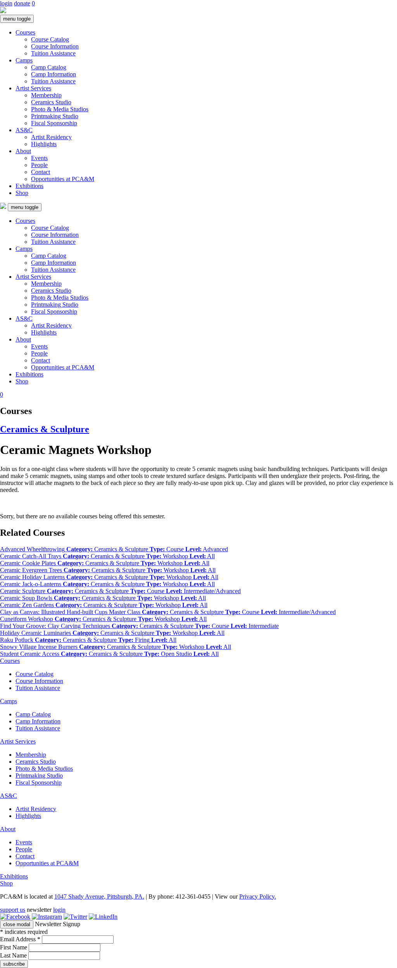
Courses (25, 32)
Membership (46, 95)
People (39, 165)
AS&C (24, 130)
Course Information (55, 46)
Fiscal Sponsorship (54, 123)
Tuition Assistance (53, 53)
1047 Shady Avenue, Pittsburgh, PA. (99, 896)
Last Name (14, 955)
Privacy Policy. (257, 896)
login (6, 3)
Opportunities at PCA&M (62, 179)
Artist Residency (51, 137)
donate (22, 3)
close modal (16, 924)
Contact (40, 172)
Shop (22, 193)
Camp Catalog (48, 67)
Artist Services (33, 88)
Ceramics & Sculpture (44, 429)
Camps (24, 60)
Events (39, 158)
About (23, 151)
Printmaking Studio (54, 116)
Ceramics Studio (51, 102)
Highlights (44, 144)
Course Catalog (50, 39)
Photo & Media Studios (59, 109)
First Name (14, 947)
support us (12, 909)
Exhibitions (29, 186)
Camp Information (53, 74)
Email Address (20, 939)
